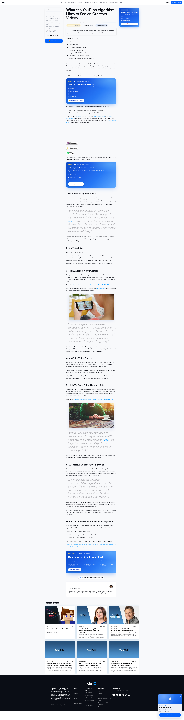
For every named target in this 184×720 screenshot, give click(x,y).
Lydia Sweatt (69, 22)
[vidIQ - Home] (4, 2)
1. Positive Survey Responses (77, 42)
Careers (76, 696)
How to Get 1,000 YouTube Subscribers (104, 703)
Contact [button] (76, 691)
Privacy (76, 698)
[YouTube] (113, 695)
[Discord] (117, 695)
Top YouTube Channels (103, 691)
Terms (75, 701)
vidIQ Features (88, 692)
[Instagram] (123, 695)
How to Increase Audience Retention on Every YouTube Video (92, 285)
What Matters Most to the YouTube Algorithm (81, 58)
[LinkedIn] (129, 695)
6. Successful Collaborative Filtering (79, 55)
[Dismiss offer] (180, 696)
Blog (99, 696)
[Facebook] (120, 695)
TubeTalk (78, 116)
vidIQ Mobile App (89, 697)
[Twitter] (126, 695)
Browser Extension (89, 695)
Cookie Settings (78, 703)
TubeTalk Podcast (112, 22)
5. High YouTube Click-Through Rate (79, 53)
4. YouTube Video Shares (76, 50)
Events (100, 707)
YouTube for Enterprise (90, 702)
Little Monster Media (99, 116)
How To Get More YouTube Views (104, 699)
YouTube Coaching (89, 700)
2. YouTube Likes (73, 44)
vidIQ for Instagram (89, 705)
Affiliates (100, 693)
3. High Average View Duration (77, 47)
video (71, 221)
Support (76, 693)
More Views (105, 22)
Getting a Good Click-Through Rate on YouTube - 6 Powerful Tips (93, 399)
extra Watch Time (101, 288)
